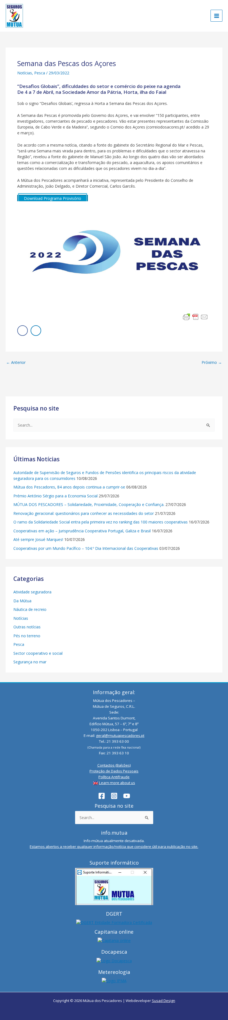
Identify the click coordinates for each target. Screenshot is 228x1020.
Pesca (39, 72)
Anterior (16, 362)
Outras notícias (27, 626)
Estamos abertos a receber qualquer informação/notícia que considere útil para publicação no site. (114, 846)
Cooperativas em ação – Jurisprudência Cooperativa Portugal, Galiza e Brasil (82, 530)
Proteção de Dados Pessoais (114, 771)
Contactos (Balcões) (114, 765)
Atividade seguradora (32, 592)
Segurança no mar (29, 661)
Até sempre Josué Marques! (38, 539)
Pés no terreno (26, 635)
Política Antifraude (114, 776)
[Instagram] (114, 795)
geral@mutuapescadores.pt (120, 735)
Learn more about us (117, 782)
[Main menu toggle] (216, 16)
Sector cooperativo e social (38, 653)
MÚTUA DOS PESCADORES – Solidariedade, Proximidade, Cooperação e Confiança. (88, 504)
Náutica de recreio (29, 609)
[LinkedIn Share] (36, 330)
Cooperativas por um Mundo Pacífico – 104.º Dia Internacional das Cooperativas (85, 548)
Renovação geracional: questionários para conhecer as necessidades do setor (83, 513)
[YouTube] (126, 795)
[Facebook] (101, 795)
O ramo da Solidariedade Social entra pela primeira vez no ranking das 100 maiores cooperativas (100, 522)
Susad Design (163, 1000)
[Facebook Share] (22, 330)
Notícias (24, 72)
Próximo (212, 362)
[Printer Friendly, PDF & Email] (195, 317)
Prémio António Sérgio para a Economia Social (55, 495)
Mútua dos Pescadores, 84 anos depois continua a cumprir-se (69, 487)
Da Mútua (22, 600)
